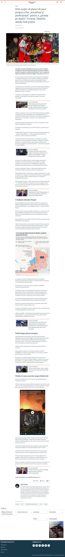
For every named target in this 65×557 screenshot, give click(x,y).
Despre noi (3, 547)
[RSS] (43, 545)
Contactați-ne (4, 545)
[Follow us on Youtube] (36, 545)
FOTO (35, 519)
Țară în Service (22, 512)
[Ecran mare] (44, 433)
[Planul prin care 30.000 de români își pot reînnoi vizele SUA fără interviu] (56, 529)
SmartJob (52, 512)
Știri (16, 6)
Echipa (2, 552)
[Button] (47, 31)
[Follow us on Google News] (46, 545)
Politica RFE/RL (4, 549)
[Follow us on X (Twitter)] (49, 545)
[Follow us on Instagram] (40, 545)
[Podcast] (61, 2)
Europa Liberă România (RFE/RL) (29, 393)
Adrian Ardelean (18, 25)
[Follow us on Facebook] (33, 545)
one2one (36, 512)
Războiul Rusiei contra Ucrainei (7, 513)
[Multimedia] (57, 2)
